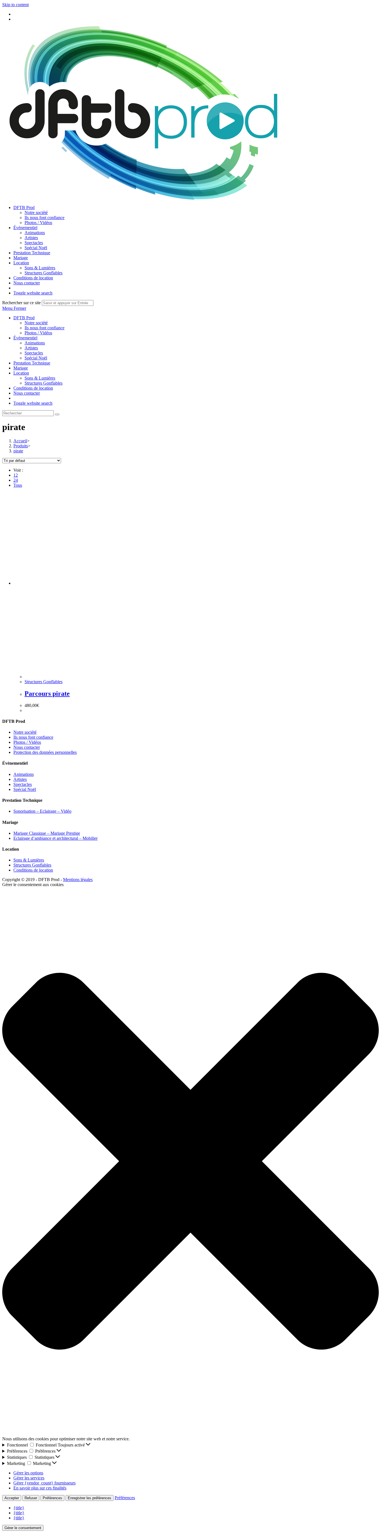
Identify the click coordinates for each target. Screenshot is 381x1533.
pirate (18, 450)
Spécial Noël (36, 358)
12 (15, 475)
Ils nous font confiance (44, 327)
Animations (35, 342)
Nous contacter (26, 393)
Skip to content (15, 4)
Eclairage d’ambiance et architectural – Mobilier (55, 838)
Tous (17, 485)
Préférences (52, 1498)
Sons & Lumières (40, 378)
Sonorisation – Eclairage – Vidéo (42, 811)
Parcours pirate (47, 693)
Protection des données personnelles (45, 752)
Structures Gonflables (43, 383)
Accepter (11, 1498)
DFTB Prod (24, 317)
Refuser (31, 1498)
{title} (18, 1507)
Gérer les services (28, 1478)
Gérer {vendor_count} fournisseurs (44, 1483)
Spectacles (34, 353)
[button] (190, 1161)
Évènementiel (25, 337)
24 (15, 480)
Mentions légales (78, 879)
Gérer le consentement (22, 1528)
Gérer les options (28, 1472)
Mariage (20, 368)
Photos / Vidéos (38, 332)
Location (21, 373)
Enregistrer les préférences (89, 1498)
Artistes (31, 348)
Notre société (36, 322)
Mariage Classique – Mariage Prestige (46, 833)
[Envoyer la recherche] (57, 414)
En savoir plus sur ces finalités (39, 1488)
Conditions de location (33, 388)
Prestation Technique (31, 363)
